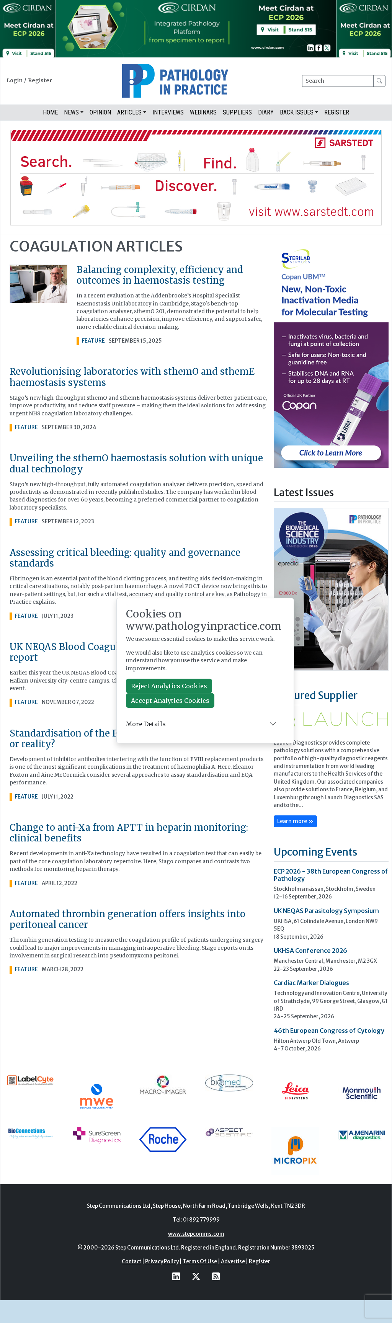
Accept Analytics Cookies (170, 700)
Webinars (203, 112)
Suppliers (237, 112)
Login (15, 80)
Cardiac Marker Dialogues (311, 983)
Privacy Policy (162, 1261)
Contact (131, 1261)
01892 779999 (201, 1220)
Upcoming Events (315, 851)
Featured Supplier (316, 695)
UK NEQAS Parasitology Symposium (326, 911)
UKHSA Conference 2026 (310, 950)
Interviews (168, 112)
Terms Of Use (200, 1261)
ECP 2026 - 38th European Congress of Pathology (331, 874)
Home (50, 112)
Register (40, 80)
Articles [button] (129, 112)
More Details (146, 724)
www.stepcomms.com (196, 1234)
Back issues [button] (297, 112)
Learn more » (295, 821)
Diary (266, 112)
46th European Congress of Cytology (329, 1030)
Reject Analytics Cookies (169, 686)
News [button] (71, 112)
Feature (93, 341)
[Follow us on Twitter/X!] (196, 1276)
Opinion (100, 112)
